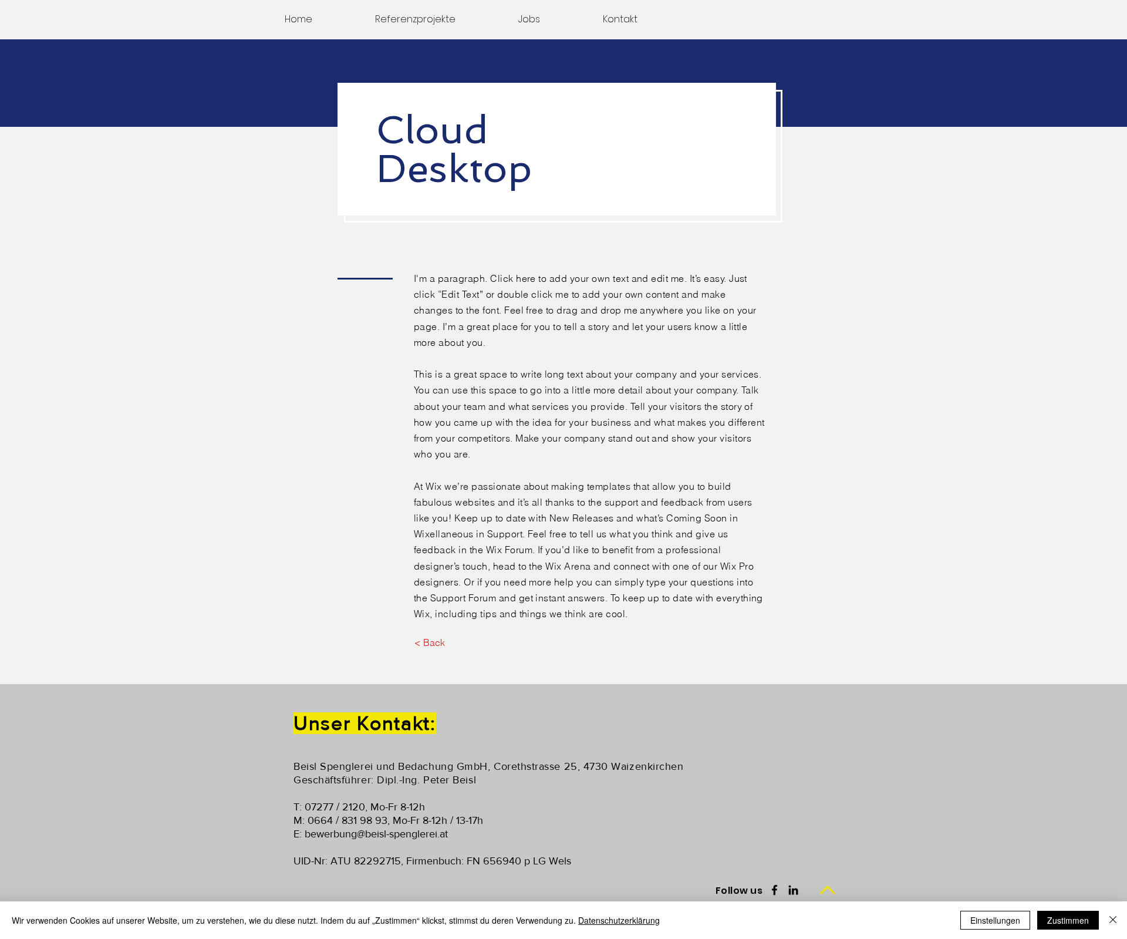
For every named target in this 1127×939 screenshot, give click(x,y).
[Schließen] (1113, 920)
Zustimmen (1068, 920)
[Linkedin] (793, 890)
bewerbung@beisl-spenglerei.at (376, 834)
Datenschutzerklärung (619, 920)
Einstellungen (995, 920)
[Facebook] (774, 890)
